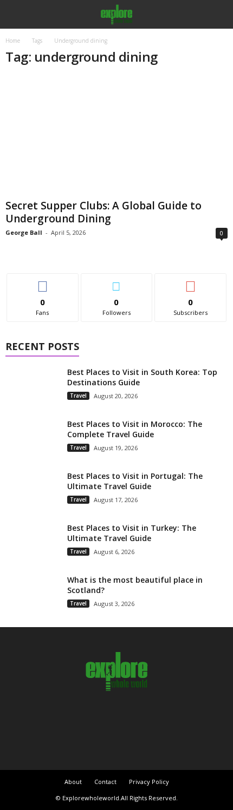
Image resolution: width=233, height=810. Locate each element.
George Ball (23, 232)
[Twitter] (130, 720)
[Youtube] (154, 720)
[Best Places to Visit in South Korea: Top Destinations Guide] (32, 387)
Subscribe (191, 282)
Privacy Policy (149, 782)
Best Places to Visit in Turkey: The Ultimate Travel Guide (131, 533)
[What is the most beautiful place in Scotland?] (32, 595)
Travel (78, 395)
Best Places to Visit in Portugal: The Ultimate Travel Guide (135, 481)
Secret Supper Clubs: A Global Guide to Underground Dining (103, 212)
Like (42, 282)
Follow (117, 282)
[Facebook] (80, 720)
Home (12, 40)
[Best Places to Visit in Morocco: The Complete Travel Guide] (32, 439)
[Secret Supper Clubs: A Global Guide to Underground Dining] (116, 135)
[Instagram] (105, 720)
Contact (105, 782)
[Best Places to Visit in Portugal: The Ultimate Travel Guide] (32, 491)
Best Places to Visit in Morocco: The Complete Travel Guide (134, 429)
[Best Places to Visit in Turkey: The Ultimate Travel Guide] (32, 543)
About (73, 782)
